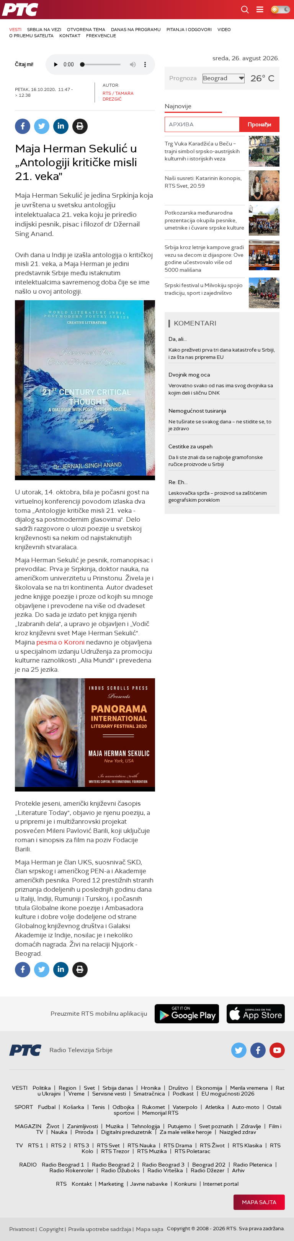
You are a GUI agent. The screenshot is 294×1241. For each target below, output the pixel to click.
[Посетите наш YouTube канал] (277, 1050)
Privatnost (21, 1229)
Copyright (51, 1229)
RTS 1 (35, 1145)
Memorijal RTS (160, 1112)
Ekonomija (209, 1087)
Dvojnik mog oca (189, 374)
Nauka (59, 1132)
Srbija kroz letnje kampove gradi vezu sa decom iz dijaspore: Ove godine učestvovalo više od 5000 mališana (204, 258)
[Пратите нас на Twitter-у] (239, 1050)
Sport (24, 1107)
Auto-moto (246, 1107)
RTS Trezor (115, 1151)
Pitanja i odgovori (189, 29)
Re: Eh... (178, 482)
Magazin (28, 1126)
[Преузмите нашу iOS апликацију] (256, 1013)
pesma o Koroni (60, 642)
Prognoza (183, 78)
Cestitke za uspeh (190, 446)
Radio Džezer (207, 1170)
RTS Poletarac (193, 1151)
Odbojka (123, 1107)
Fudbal (47, 1107)
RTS (61, 1183)
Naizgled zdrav (237, 1132)
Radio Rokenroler (71, 1170)
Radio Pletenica (252, 1164)
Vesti (15, 29)
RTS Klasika (247, 1145)
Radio (28, 1164)
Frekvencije (101, 35)
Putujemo (179, 1126)
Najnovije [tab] (178, 106)
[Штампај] (80, 126)
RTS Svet (108, 1145)
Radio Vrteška (165, 1170)
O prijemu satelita (31, 35)
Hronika (151, 1087)
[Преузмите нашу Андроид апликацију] (187, 1013)
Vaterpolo (185, 1107)
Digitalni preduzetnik (126, 1132)
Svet (89, 1087)
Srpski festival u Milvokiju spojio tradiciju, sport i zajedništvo (204, 289)
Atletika (214, 1107)
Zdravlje (251, 1126)
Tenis (98, 1107)
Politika (42, 1087)
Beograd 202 (208, 1164)
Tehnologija (145, 1126)
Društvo (178, 1087)
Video (224, 29)
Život (52, 1126)
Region (67, 1087)
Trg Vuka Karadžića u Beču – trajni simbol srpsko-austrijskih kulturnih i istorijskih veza (202, 151)
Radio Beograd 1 (63, 1164)
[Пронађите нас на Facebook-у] (258, 1050)
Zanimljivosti (82, 1126)
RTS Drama (177, 1145)
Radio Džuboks (120, 1170)
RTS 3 (81, 1145)
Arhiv (238, 1170)
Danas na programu (136, 29)
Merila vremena (249, 1087)
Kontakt (69, 35)
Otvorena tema (86, 29)
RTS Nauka (141, 1145)
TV (19, 1145)
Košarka (73, 1107)
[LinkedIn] (61, 126)
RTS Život (212, 1145)
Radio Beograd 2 (113, 1164)
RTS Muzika (152, 1151)
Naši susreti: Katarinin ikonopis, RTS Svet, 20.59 (203, 182)
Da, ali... (177, 338)
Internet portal (220, 1183)
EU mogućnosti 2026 (228, 1093)
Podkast (183, 1093)
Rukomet (153, 1107)
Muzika (115, 1126)
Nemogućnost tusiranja (197, 410)
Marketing (111, 1183)
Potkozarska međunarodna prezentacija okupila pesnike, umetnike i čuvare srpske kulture (204, 220)
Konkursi (185, 1183)
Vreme (76, 1093)
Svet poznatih (216, 1126)
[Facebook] (22, 126)
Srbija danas (118, 1087)
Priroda (84, 1132)
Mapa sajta (259, 1202)
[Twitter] (41, 126)
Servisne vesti (109, 1093)
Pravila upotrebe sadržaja (99, 1229)
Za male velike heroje (186, 1132)
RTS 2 (58, 1145)
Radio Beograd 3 (163, 1164)
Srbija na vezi (44, 29)
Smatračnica (149, 1093)
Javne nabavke (149, 1183)
